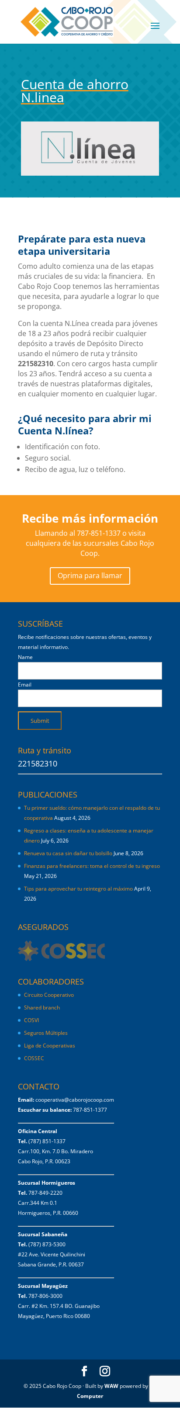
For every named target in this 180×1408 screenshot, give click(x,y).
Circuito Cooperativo (49, 995)
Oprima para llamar (90, 575)
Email (24, 684)
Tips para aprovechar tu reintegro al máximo (78, 888)
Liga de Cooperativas (49, 1045)
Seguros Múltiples (46, 1033)
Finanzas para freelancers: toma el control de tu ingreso (92, 866)
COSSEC (34, 1058)
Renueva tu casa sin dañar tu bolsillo (68, 853)
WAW (111, 1386)
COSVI (31, 1020)
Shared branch (42, 1007)
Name (25, 657)
